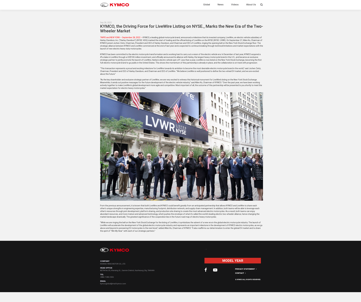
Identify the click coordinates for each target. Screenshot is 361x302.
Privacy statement (245, 269)
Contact (240, 273)
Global (206, 4)
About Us (251, 4)
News (221, 4)
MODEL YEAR (232, 261)
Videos (235, 4)
